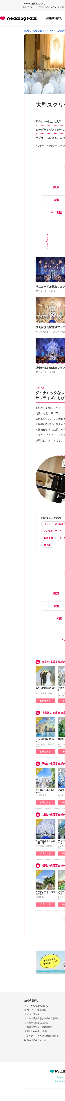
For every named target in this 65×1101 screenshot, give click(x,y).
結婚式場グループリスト (36, 1040)
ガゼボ (47, 545)
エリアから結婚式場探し (36, 1005)
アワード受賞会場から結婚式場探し (41, 1018)
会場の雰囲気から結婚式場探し (39, 1027)
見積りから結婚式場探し (36, 1031)
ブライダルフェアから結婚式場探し (41, 1035)
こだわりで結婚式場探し (36, 1023)
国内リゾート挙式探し (35, 1010)
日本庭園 (48, 538)
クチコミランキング (34, 1014)
